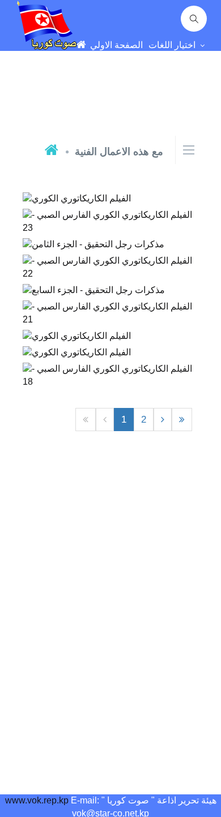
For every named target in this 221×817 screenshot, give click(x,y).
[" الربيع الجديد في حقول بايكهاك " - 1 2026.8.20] (111, 189)
